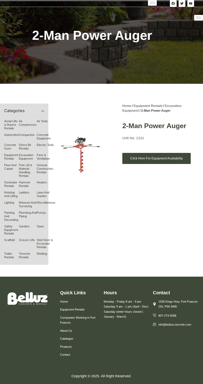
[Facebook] (173, 3)
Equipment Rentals (148, 106)
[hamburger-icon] (152, 3)
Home (126, 106)
